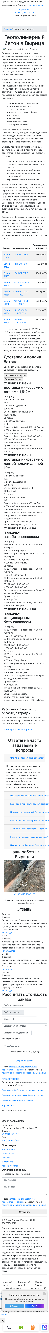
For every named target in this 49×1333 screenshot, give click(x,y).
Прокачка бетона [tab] (13, 379)
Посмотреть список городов (18, 729)
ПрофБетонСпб (24, 9)
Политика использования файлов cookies (22, 1095)
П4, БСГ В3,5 (21, 254)
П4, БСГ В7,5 (21, 264)
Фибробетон (8, 1161)
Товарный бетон (10, 1149)
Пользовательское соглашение (17, 1100)
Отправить (24, 1212)
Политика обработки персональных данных (23, 1090)
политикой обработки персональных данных (24, 1072)
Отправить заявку (25, 1060)
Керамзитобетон (10, 1165)
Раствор (6, 1157)
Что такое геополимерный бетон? (27, 758)
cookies (3, 1314)
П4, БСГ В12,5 (21, 273)
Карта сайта (8, 1105)
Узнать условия (36, 5)
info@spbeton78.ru (11, 1140)
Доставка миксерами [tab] (15, 375)
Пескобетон (8, 1153)
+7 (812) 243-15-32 (24, 12)
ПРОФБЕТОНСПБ (10, 1079)
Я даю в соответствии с (24, 1069)
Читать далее (8, 932)
